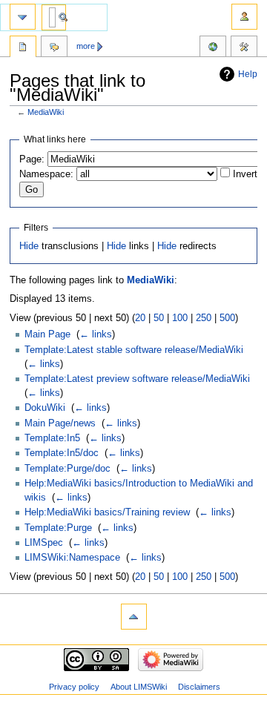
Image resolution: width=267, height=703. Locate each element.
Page (23, 48)
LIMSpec (43, 543)
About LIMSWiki (139, 686)
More (85, 46)
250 (203, 318)
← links (95, 334)
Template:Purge (58, 528)
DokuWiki (44, 408)
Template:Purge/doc (67, 468)
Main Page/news (60, 423)
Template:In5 (52, 438)
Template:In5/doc (61, 453)
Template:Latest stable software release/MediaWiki (133, 350)
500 (227, 318)
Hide (29, 246)
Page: (31, 159)
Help (247, 74)
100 (180, 318)
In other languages (212, 48)
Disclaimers (199, 686)
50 (159, 318)
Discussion (54, 48)
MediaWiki (45, 112)
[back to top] (134, 617)
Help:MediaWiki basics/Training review (107, 512)
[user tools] (244, 17)
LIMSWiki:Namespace (72, 557)
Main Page (47, 334)
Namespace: (46, 174)
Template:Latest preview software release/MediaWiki (137, 379)
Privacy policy (74, 686)
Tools (244, 48)
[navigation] (23, 17)
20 (140, 318)
